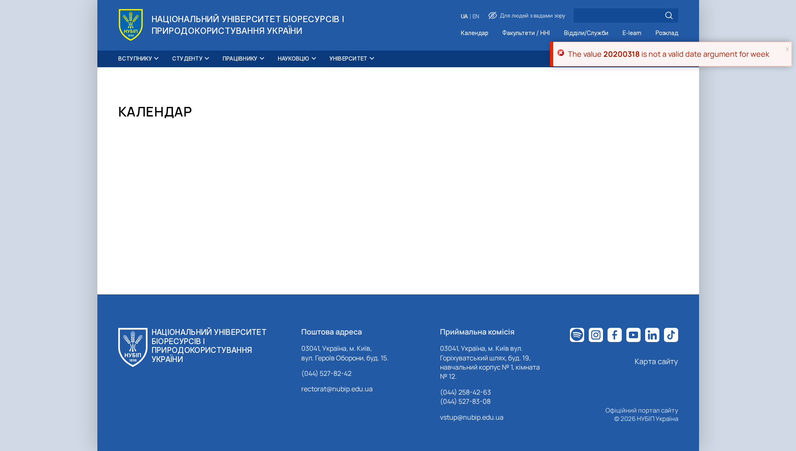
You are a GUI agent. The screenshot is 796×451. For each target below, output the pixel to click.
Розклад (667, 33)
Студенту (187, 58)
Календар (474, 33)
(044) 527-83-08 (465, 401)
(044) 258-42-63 (465, 392)
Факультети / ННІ (526, 33)
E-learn (632, 33)
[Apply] (669, 15)
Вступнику (135, 58)
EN (476, 16)
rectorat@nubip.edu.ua (337, 388)
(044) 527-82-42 (326, 373)
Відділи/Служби (586, 33)
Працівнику (240, 58)
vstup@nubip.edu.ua (472, 417)
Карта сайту (656, 361)
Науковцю (294, 58)
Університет (349, 58)
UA (464, 16)
